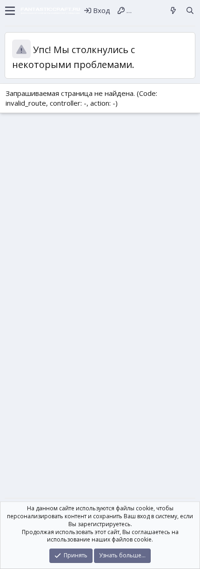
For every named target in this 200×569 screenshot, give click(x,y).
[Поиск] (190, 10)
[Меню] (10, 10)
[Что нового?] (173, 10)
